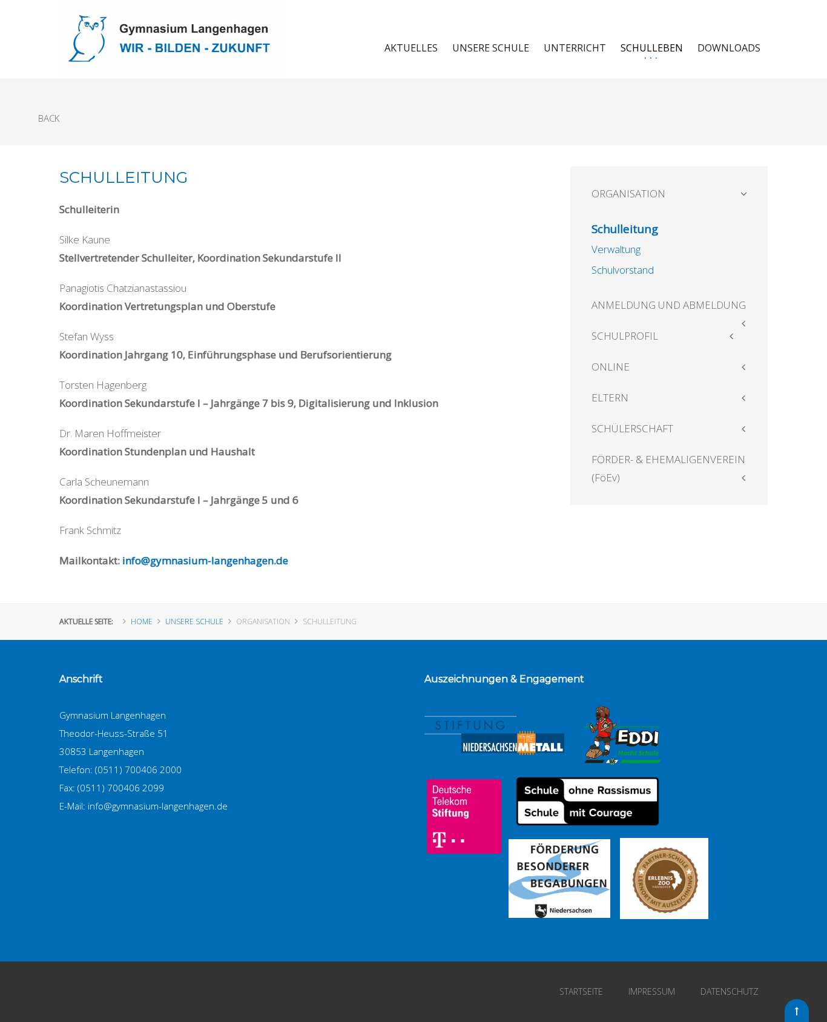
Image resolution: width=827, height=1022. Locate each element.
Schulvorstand (622, 270)
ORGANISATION (628, 193)
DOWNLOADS (728, 47)
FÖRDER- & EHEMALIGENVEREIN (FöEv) (668, 468)
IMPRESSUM (651, 991)
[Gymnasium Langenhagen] (171, 39)
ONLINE (610, 367)
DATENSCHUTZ (729, 991)
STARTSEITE (581, 991)
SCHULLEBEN (652, 47)
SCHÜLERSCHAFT (632, 428)
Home (142, 621)
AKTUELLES (411, 47)
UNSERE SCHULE (490, 47)
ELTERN (609, 397)
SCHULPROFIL (624, 336)
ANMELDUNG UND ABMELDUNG (668, 305)
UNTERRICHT (575, 47)
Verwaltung (616, 249)
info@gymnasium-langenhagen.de (205, 560)
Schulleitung (624, 228)
